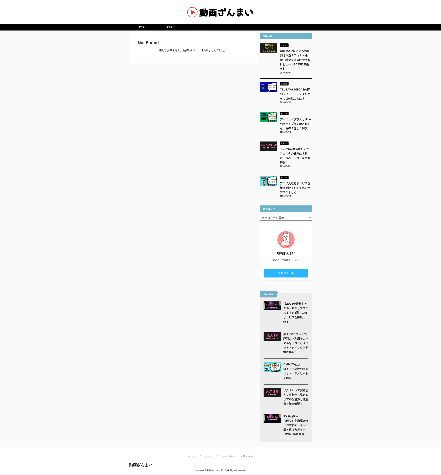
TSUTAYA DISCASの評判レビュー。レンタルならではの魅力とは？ (295, 94)
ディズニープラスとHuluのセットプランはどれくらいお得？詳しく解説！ (295, 124)
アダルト (143, 27)
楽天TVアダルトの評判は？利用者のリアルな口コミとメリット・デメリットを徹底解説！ (295, 343)
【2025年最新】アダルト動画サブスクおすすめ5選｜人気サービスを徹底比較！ (295, 312)
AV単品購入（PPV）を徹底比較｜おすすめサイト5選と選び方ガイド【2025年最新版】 (295, 425)
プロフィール (286, 273)
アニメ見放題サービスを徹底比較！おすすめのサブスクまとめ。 (295, 187)
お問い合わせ (247, 456)
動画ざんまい (141, 465)
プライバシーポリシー (226, 456)
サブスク (170, 27)
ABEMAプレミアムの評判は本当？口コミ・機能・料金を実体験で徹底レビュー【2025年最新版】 (295, 59)
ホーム (191, 456)
